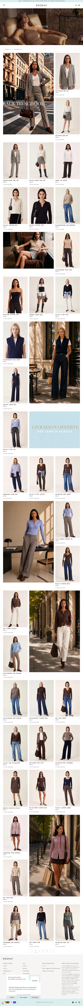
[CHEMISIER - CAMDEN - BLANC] (41, 295)
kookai (39, 1002)
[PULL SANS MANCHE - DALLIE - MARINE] (15, 340)
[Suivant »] (53, 951)
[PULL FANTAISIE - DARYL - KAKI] (67, 922)
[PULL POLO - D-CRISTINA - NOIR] (41, 205)
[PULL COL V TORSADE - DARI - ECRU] (41, 160)
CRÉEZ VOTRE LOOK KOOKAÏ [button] (70, 963)
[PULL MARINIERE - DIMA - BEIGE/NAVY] (15, 922)
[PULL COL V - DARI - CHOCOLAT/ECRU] (15, 743)
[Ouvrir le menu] (5, 5)
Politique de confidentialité (48, 971)
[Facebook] (73, 1002)
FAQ (4, 973)
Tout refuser (35, 997)
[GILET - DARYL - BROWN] (67, 698)
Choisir (12, 997)
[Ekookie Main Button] (3, 1003)
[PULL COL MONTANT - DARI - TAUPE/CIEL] (15, 698)
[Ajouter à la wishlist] (78, 91)
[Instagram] (79, 1002)
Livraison (5, 968)
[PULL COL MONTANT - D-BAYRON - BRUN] (41, 698)
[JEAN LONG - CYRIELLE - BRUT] (15, 384)
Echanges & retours (7, 971)
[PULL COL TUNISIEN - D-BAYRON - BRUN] (41, 788)
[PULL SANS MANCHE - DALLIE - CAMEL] (67, 250)
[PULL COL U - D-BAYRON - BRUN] (67, 564)
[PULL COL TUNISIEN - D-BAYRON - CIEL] (67, 519)
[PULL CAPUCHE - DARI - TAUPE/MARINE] (67, 743)
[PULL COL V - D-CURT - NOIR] (67, 295)
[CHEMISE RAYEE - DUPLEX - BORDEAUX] (15, 833)
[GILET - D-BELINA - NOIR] (41, 922)
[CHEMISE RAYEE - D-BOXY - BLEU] (15, 474)
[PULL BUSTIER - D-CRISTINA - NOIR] (15, 295)
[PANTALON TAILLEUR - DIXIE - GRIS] (15, 160)
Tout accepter (23, 997)
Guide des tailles (26, 973)
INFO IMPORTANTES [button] (48, 963)
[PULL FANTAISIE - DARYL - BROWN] (67, 474)
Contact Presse (26, 971)
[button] (75, 5)
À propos (25, 966)
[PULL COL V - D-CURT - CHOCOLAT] (41, 474)
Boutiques (25, 968)
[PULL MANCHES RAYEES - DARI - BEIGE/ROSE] (67, 205)
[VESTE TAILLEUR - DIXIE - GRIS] (67, 71)
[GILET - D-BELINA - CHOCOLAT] (15, 609)
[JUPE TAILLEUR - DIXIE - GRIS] (67, 116)
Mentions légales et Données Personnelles (51, 968)
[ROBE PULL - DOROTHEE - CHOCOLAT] (15, 788)
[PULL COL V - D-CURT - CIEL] (15, 429)
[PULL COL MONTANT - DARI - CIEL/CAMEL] (15, 653)
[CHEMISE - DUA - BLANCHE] (67, 160)
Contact (5, 966)
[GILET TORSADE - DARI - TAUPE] (41, 743)
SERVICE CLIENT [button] (7, 963)
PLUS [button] (24, 963)
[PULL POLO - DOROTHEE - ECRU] (15, 205)
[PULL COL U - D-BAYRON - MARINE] (67, 788)
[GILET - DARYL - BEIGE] (15, 878)
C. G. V (44, 966)
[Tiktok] (76, 1002)
